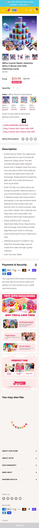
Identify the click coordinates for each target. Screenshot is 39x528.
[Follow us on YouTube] (20, 498)
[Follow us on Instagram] (11, 498)
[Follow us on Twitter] (7, 498)
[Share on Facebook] (22, 139)
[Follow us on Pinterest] (16, 498)
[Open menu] (3, 10)
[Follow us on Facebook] (3, 498)
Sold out (19, 525)
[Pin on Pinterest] (27, 139)
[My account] (31, 10)
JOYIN (4, 72)
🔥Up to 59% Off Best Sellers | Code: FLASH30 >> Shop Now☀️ (19, 3)
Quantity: (6, 88)
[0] (35, 10)
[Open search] (26, 10)
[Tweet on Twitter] (31, 139)
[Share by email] (35, 139)
